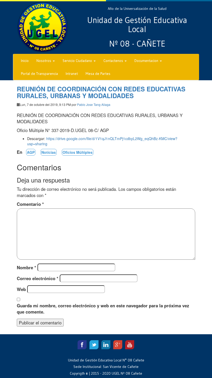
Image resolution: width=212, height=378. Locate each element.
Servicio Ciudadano (78, 60)
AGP (31, 152)
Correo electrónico (37, 278)
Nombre (26, 267)
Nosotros (44, 60)
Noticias (48, 152)
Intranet (72, 73)
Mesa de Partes (98, 73)
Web (21, 289)
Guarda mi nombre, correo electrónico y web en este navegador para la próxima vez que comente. (103, 308)
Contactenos (113, 60)
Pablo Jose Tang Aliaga (93, 104)
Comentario (30, 204)
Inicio (25, 60)
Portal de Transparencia (39, 73)
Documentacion (146, 60)
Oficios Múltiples (78, 152)
